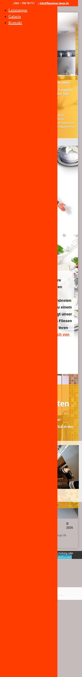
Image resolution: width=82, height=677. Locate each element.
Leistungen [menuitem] (17, 10)
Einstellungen (62, 557)
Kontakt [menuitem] (15, 22)
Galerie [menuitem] (14, 16)
